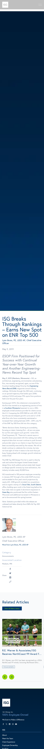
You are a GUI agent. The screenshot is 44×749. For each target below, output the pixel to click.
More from (6, 545)
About (4, 735)
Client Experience (8, 742)
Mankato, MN (7, 564)
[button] (4, 676)
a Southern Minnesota (12, 408)
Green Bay (6, 492)
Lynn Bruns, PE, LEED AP (19, 545)
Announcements (8, 556)
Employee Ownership (10, 745)
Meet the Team (7, 738)
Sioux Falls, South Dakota (31, 484)
